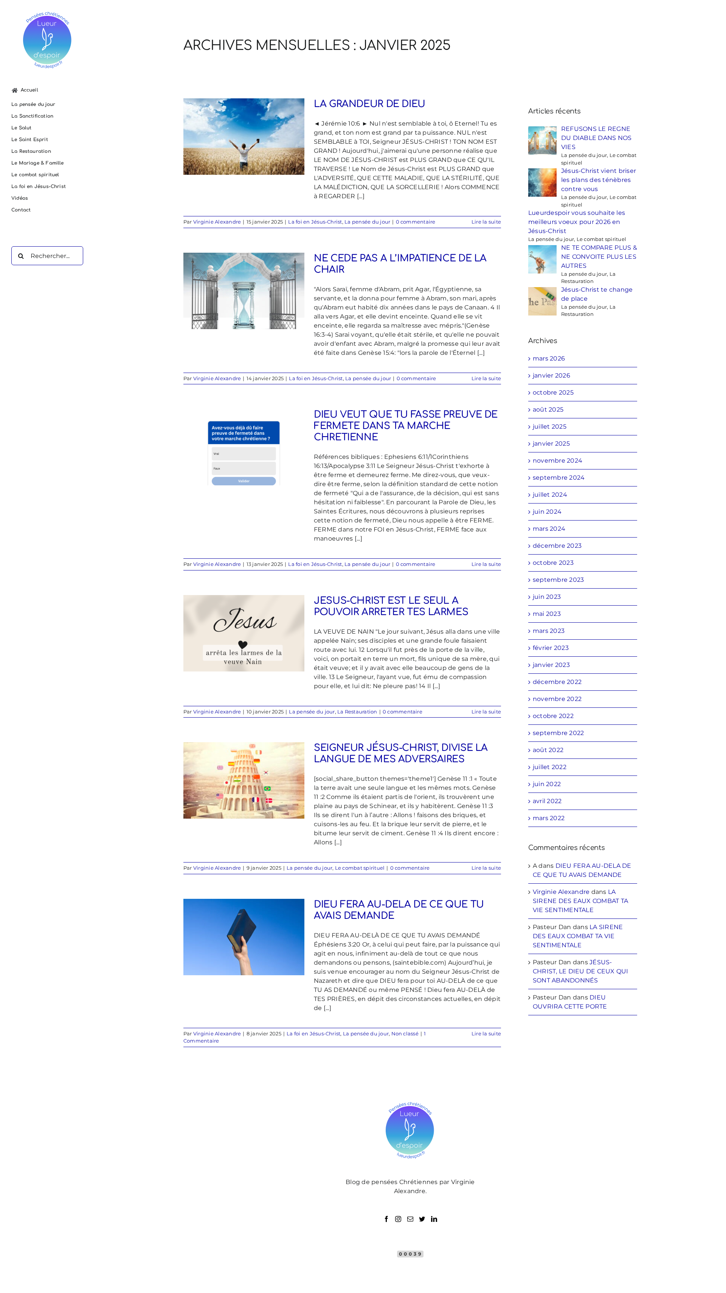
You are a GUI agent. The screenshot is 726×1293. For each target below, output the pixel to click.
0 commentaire (416, 222)
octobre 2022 (553, 716)
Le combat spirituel (360, 868)
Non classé (405, 1033)
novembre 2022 (557, 698)
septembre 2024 (559, 477)
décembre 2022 (557, 681)
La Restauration (357, 712)
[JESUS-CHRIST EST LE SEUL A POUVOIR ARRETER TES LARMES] (243, 633)
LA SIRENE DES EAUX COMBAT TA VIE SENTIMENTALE (580, 901)
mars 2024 (549, 528)
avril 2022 (547, 801)
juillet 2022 (549, 767)
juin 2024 (547, 511)
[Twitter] (422, 1219)
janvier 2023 (551, 664)
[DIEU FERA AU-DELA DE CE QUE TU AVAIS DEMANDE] (243, 937)
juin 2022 (547, 784)
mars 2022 (549, 818)
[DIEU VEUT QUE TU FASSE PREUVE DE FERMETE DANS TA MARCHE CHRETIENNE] (243, 447)
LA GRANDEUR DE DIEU (369, 104)
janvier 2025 (551, 443)
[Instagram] (398, 1219)
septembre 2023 (558, 579)
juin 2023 (547, 596)
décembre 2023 (557, 545)
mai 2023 (547, 613)
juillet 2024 (550, 494)
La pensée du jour (367, 222)
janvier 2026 (551, 375)
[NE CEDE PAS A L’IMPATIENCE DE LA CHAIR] (243, 291)
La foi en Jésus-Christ (315, 222)
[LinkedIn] (434, 1219)
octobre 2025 (553, 392)
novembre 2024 (557, 460)
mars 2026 (549, 358)
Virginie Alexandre (217, 222)
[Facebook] (386, 1219)
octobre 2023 (553, 562)
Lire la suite (486, 222)
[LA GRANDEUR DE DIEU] (243, 136)
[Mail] (410, 1219)
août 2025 (548, 409)
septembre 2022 (558, 733)
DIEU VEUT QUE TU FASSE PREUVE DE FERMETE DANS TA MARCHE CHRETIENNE (406, 426)
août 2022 (548, 750)
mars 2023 (549, 630)
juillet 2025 (549, 426)
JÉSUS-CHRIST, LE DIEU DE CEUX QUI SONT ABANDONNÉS (580, 971)
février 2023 (551, 647)
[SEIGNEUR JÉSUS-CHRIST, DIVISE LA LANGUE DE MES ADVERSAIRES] (243, 780)
